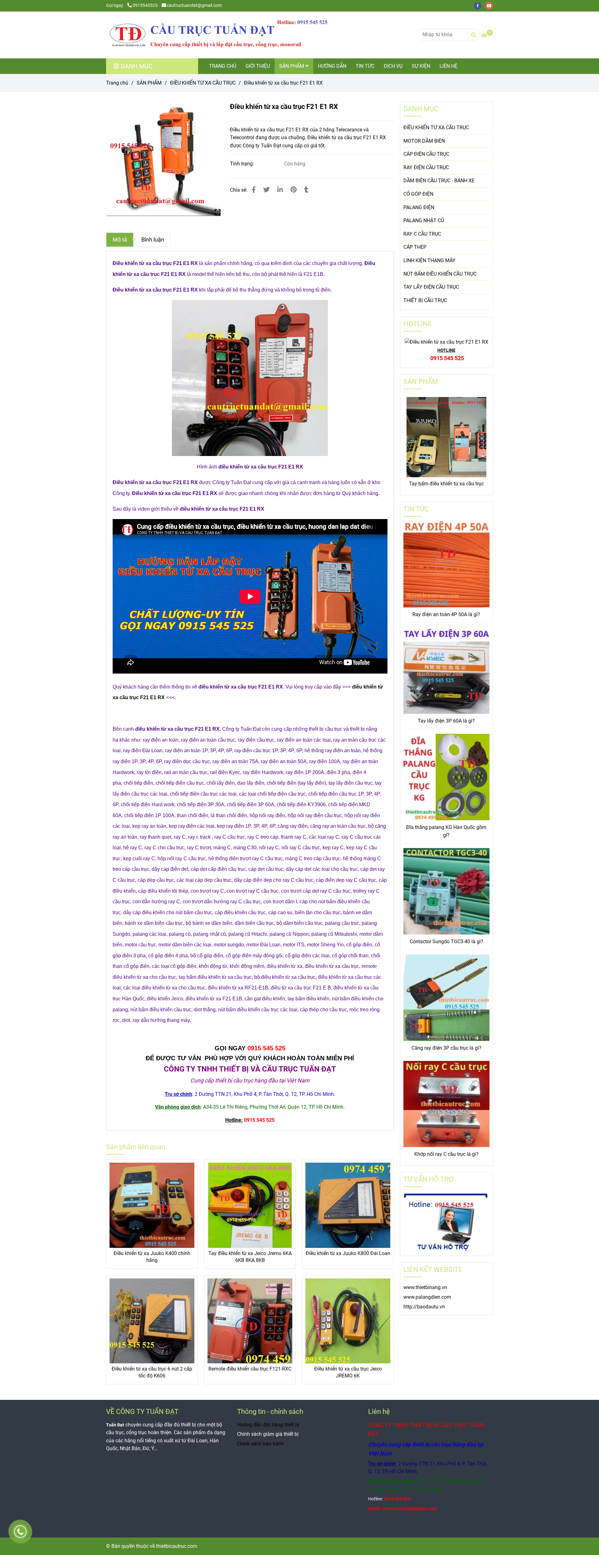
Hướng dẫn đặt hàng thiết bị (268, 1425)
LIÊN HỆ (448, 66)
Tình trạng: (242, 164)
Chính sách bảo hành (260, 1444)
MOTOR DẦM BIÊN (424, 141)
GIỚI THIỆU (258, 66)
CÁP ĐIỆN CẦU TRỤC (426, 154)
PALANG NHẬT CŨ (423, 220)
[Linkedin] (280, 190)
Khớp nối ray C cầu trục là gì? (446, 1154)
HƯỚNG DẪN (332, 66)
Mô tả (120, 240)
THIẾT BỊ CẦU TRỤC (425, 300)
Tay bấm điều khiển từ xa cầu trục (446, 484)
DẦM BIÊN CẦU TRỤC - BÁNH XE (439, 181)
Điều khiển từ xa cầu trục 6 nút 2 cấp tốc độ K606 (152, 1372)
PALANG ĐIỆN (418, 207)
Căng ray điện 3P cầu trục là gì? (446, 1048)
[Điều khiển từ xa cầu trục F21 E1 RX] (218, 35)
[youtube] (490, 5)
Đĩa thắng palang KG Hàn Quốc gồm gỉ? (446, 831)
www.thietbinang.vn (425, 1287)
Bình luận (152, 240)
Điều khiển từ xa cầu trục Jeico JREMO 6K (348, 1372)
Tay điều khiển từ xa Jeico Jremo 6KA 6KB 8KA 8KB (250, 1256)
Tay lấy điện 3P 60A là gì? (446, 721)
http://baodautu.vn (424, 1307)
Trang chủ (117, 83)
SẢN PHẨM (292, 66)
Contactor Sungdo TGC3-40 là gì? (446, 941)
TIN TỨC (365, 66)
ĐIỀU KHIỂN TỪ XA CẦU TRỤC (203, 83)
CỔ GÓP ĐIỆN (418, 194)
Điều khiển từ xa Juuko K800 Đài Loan (348, 1253)
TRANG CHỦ (222, 66)
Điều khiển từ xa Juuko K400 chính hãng (152, 1256)
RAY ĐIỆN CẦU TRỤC (426, 167)
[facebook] (479, 5)
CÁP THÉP (414, 247)
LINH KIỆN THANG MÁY (429, 260)
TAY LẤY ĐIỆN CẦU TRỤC (431, 287)
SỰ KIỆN (421, 66)
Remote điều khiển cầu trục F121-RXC (249, 1369)
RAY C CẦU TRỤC (422, 234)
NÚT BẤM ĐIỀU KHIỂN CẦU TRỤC (439, 274)
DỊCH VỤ (393, 66)
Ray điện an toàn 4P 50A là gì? (446, 614)
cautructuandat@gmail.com (194, 5)
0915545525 (145, 5)
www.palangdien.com (427, 1297)
